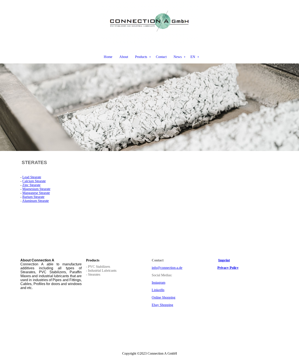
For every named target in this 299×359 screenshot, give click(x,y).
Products (141, 57)
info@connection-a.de (167, 268)
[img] (149, 23)
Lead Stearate (31, 177)
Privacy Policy (228, 268)
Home (108, 57)
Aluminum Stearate (35, 201)
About (123, 57)
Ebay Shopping (162, 305)
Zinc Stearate (31, 185)
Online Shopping (163, 297)
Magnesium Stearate (36, 189)
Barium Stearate (33, 197)
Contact (161, 57)
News (178, 57)
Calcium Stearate (34, 181)
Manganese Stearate (36, 193)
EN (192, 57)
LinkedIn (158, 290)
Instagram (158, 282)
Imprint (224, 260)
